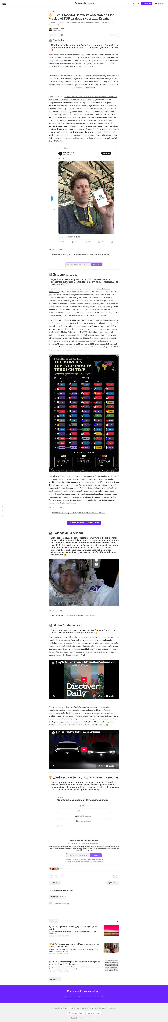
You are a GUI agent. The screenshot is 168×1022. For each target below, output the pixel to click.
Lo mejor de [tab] (53, 921)
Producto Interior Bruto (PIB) (80, 303)
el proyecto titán (80, 716)
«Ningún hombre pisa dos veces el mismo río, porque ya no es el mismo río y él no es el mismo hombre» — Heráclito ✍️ (75, 968)
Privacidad (90, 1008)
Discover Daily (62, 652)
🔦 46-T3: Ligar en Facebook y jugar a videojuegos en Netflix (73, 927)
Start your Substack (77, 1013)
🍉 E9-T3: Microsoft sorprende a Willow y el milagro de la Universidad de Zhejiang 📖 (74, 962)
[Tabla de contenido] (2, 511)
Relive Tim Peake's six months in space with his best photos (74, 615)
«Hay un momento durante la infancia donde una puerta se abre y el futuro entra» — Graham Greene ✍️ (74, 950)
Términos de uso (84, 860)
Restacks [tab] (63, 897)
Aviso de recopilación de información (77, 861)
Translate (53, 11)
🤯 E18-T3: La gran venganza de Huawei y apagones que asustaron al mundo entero (74, 945)
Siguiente (111, 883)
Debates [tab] (68, 921)
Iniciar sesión (159, 3)
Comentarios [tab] (54, 897)
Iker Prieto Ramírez (59, 28)
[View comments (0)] (57, 35)
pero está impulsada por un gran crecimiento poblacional (83, 489)
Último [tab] (61, 921)
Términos (98, 1008)
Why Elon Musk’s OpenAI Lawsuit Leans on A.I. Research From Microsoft (80, 254)
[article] (84, 932)
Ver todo (53, 979)
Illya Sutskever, (99, 63)
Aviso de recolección (109, 1008)
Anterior (56, 883)
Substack (74, 1018)
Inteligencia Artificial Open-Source (87, 57)
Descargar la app (93, 1013)
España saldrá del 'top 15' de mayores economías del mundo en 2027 (78, 512)
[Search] (134, 3)
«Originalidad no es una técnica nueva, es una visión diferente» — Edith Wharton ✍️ (73, 933)
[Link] (45, 40)
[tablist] (58, 897)
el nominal (90, 309)
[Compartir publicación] (138, 3)
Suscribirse (147, 3)
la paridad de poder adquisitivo (78, 312)
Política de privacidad (97, 861)
